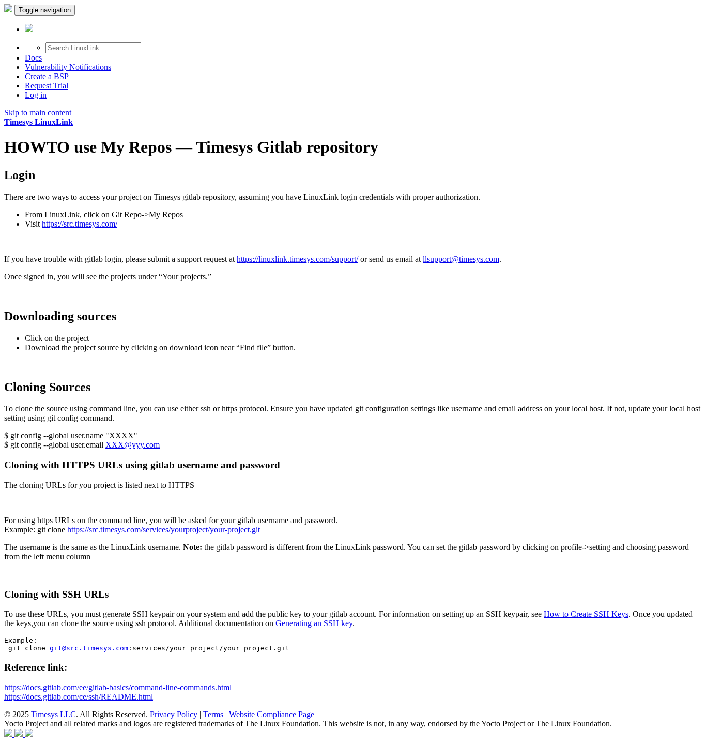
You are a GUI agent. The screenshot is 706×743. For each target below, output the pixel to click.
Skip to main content (37, 112)
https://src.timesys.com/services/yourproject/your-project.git (163, 529)
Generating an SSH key (313, 623)
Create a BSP (47, 76)
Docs (33, 57)
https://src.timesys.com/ (79, 223)
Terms (213, 714)
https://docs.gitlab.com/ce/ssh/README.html (78, 696)
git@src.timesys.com (89, 648)
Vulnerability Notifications (68, 67)
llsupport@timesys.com (461, 259)
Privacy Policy (173, 714)
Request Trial (46, 85)
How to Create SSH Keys (586, 614)
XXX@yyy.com (132, 444)
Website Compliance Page (271, 714)
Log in (36, 95)
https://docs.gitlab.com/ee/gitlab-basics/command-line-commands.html (118, 687)
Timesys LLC (53, 714)
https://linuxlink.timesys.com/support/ (297, 259)
